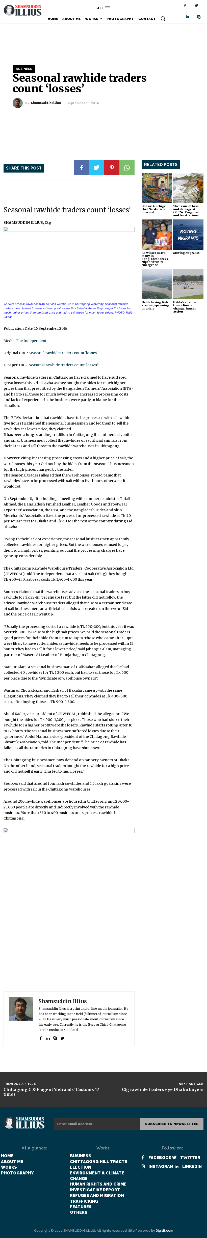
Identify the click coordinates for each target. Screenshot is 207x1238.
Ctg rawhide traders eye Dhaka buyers (162, 1089)
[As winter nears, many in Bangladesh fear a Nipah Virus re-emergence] (157, 234)
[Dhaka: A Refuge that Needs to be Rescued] (157, 188)
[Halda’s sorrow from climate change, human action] (188, 284)
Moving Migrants (186, 253)
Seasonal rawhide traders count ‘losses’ (63, 353)
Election (80, 1167)
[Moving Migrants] (188, 234)
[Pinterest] (111, 167)
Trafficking (84, 1201)
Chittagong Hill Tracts (98, 1161)
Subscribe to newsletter (172, 1124)
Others (78, 1212)
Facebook (159, 1157)
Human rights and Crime (98, 1184)
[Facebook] (184, 5)
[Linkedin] (187, 17)
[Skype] (198, 17)
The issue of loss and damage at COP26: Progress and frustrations (186, 210)
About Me (12, 1161)
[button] (162, 18)
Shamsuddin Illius (46, 102)
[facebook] (40, 1037)
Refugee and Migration (97, 1195)
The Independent (31, 341)
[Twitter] (196, 5)
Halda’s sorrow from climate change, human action (184, 306)
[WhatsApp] (127, 167)
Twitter (190, 1157)
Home (7, 1155)
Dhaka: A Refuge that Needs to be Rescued (154, 209)
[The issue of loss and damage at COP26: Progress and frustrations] (188, 188)
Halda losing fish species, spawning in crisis (155, 305)
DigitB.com (164, 1230)
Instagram (160, 1166)
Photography (17, 1173)
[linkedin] (48, 1037)
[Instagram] (143, 1167)
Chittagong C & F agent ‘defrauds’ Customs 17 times (51, 1092)
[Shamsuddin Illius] (19, 103)
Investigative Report (95, 1190)
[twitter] (62, 1037)
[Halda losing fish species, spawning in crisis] (157, 284)
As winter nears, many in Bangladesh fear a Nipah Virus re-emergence (155, 259)
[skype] (55, 1037)
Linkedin (192, 1166)
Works (9, 1167)
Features (81, 1206)
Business (24, 69)
